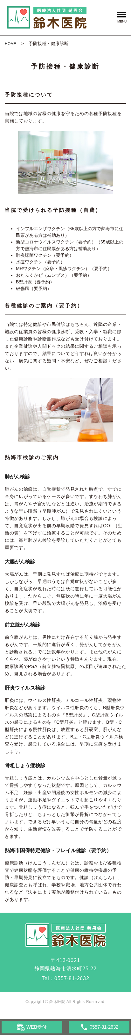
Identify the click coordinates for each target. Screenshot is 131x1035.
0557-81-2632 (71, 978)
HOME (10, 44)
